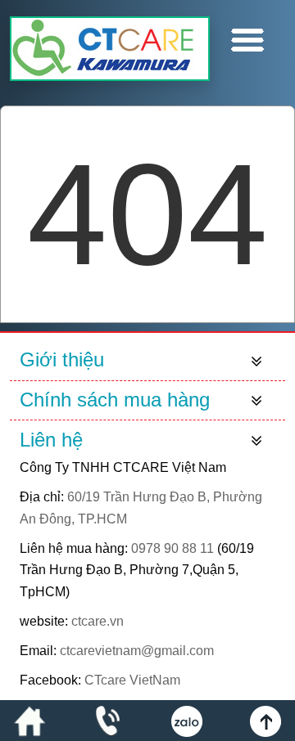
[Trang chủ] (29, 720)
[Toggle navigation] (256, 361)
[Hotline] (108, 720)
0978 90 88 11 (172, 548)
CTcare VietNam (132, 680)
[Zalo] (186, 720)
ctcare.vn (97, 621)
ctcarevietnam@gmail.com (137, 651)
